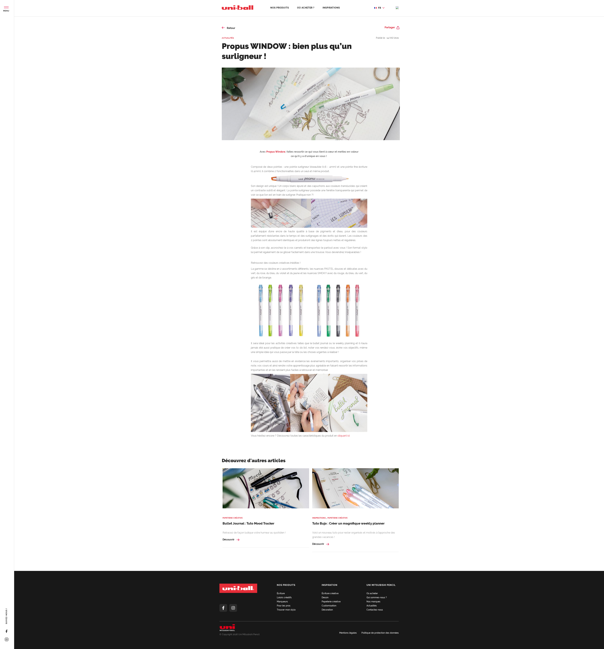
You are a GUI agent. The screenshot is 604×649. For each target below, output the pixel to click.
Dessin (325, 597)
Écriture (281, 593)
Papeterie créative (233, 518)
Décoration (327, 609)
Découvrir (229, 539)
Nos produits (279, 7)
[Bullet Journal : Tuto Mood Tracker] (266, 490)
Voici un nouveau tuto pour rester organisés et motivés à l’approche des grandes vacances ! (353, 535)
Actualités (228, 38)
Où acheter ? (305, 7)
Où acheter (372, 593)
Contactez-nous (374, 609)
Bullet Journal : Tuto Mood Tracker (248, 523)
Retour (230, 28)
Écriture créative (330, 593)
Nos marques (373, 601)
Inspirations (331, 7)
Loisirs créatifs (284, 597)
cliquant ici (344, 435)
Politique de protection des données (380, 633)
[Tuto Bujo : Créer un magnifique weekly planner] (355, 490)
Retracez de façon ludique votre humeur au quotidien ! (254, 532)
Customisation (329, 605)
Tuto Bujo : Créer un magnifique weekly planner (348, 523)
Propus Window (275, 151)
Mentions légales (348, 633)
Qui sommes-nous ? (376, 597)
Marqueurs (282, 601)
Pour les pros (283, 605)
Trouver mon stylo (286, 609)
